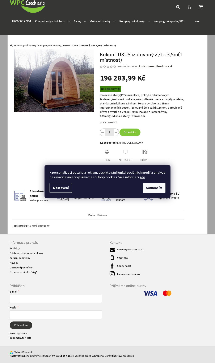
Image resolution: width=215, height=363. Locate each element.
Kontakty (15, 248)
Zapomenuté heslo (20, 338)
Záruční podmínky (20, 258)
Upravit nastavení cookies (119, 356)
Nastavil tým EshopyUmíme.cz (27, 356)
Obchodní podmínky (21, 267)
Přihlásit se (21, 325)
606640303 (122, 258)
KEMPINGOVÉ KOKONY (129, 143)
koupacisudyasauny (128, 274)
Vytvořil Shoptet (23, 352)
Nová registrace (19, 333)
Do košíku (130, 132)
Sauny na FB (124, 266)
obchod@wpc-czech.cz (130, 249)
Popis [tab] (91, 215)
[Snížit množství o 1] (102, 132)
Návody (14, 263)
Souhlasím (154, 188)
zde (142, 177)
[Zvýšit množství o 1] (116, 132)
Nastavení (61, 188)
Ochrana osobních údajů (23, 272)
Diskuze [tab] (102, 215)
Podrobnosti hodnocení (155, 67)
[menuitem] (21, 21)
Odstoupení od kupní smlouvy (26, 253)
